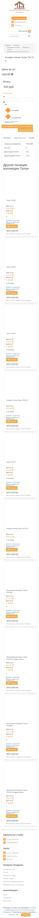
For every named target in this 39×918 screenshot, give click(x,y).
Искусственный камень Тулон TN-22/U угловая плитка (16, 791)
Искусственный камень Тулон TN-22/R (16, 725)
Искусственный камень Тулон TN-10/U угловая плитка (16, 658)
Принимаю (25, 914)
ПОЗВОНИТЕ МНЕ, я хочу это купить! (18, 126)
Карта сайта (7, 901)
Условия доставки (9, 869)
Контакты (18, 25)
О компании (7, 898)
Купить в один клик (12, 230)
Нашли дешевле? (25, 130)
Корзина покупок (11, 856)
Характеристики (19, 138)
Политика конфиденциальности (13, 881)
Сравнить (8, 122)
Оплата (5, 872)
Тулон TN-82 (10, 200)
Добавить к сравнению (13, 220)
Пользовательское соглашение (13, 885)
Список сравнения (12, 853)
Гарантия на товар (9, 875)
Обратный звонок (19, 18)
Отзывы (32, 138)
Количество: (8, 93)
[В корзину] (29, 31)
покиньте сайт (13, 914)
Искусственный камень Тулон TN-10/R (16, 591)
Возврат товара (8, 878)
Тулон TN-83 (10, 333)
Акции (5, 895)
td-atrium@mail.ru (21, 22)
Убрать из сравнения (11, 121)
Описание (7, 138)
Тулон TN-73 (10, 462)
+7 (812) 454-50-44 (12, 839)
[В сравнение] (8, 116)
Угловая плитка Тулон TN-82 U (17, 400)
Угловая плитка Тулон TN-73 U (17, 528)
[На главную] (19, 5)
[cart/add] (8, 110)
